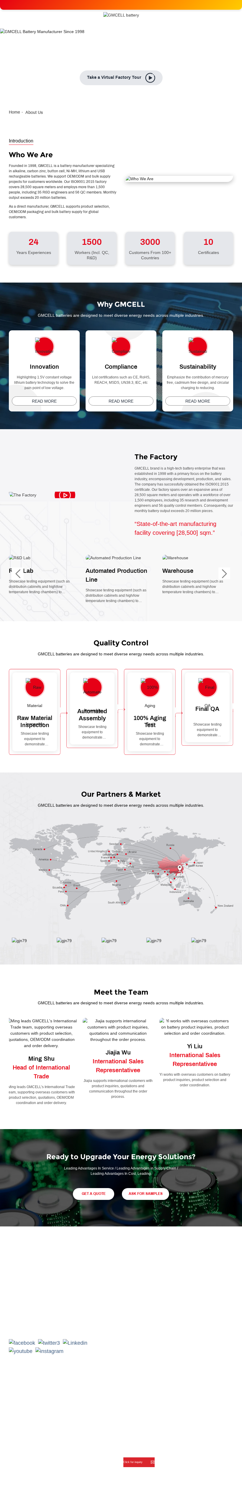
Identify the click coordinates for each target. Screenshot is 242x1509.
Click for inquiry (133, 1462)
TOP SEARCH (219, 1496)
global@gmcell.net (39, 1324)
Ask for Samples (146, 1194)
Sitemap (157, 1496)
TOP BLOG (184, 1496)
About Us (34, 112)
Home (14, 112)
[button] (18, 573)
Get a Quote (94, 1194)
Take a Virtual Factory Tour (114, 78)
